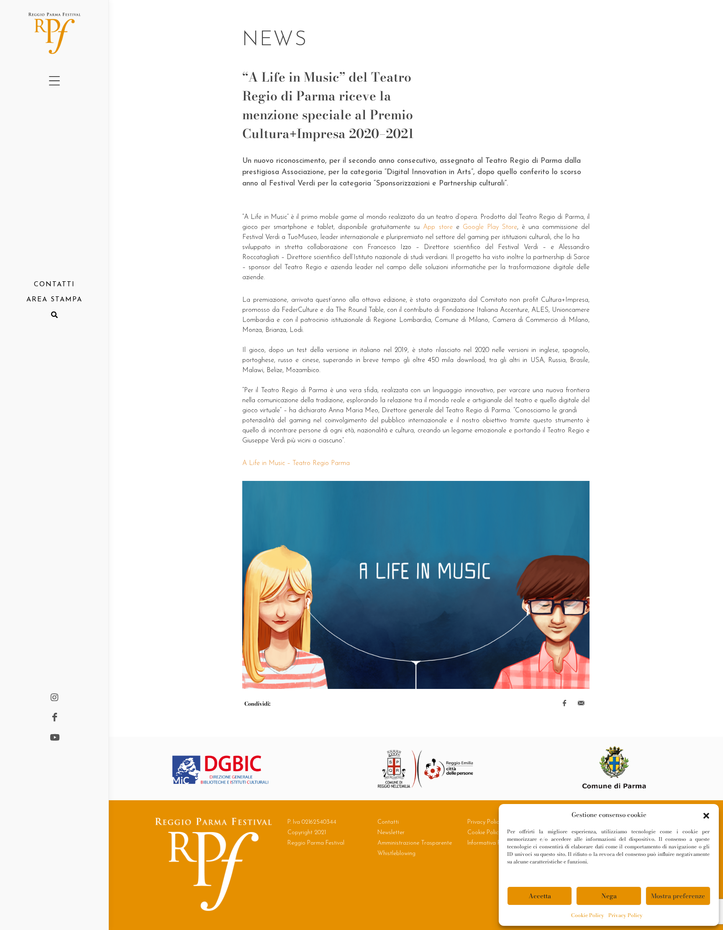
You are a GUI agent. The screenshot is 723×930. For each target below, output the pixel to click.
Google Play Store (490, 227)
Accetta (539, 896)
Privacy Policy (625, 915)
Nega (609, 896)
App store (437, 227)
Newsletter (391, 833)
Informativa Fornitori (493, 843)
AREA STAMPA (54, 299)
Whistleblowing (396, 853)
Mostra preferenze (678, 896)
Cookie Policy (587, 915)
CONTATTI (54, 284)
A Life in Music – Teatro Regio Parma (296, 463)
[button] (706, 815)
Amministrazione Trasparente (414, 843)
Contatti (388, 822)
